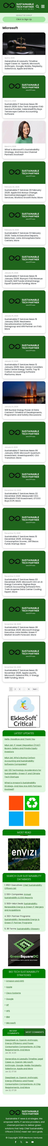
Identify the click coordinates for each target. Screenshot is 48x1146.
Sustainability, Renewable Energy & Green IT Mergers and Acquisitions (24, 907)
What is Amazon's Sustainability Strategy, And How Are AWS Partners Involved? (23, 786)
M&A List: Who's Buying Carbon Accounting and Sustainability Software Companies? (19, 761)
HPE (8, 1010)
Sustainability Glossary (28, 928)
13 (28, 689)
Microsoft (11, 1022)
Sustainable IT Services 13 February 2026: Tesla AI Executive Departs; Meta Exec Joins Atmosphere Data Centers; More (23, 237)
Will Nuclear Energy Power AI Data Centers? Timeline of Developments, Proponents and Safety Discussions (23, 412)
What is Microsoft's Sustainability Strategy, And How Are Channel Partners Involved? (22, 152)
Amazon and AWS (15, 980)
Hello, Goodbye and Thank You (19, 739)
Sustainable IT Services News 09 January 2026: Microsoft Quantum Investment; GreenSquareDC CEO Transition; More (22, 454)
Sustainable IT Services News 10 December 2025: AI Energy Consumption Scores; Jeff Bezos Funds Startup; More (21, 540)
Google (9, 998)
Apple (9, 986)
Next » (35, 689)
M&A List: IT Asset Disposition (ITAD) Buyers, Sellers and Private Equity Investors (22, 748)
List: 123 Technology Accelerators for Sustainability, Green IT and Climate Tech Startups (22, 773)
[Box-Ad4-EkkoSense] (24, 712)
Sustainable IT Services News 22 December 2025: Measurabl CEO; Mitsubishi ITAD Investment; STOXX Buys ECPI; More (23, 497)
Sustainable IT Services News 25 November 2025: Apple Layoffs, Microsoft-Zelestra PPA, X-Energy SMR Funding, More (22, 674)
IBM (8, 1016)
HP (7, 1004)
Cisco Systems (13, 993)
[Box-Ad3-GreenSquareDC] (24, 950)
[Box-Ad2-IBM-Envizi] (24, 854)
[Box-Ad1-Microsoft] (24, 811)
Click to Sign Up (24, 19)
